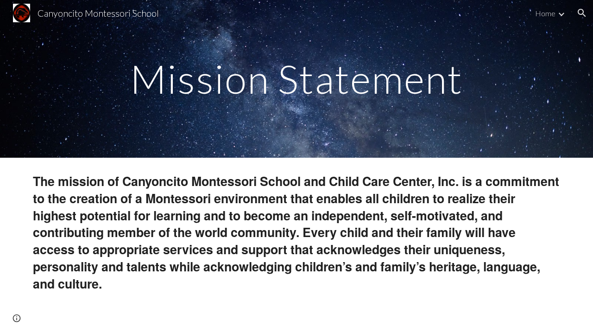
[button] (582, 13)
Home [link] (545, 13)
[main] (296, 78)
